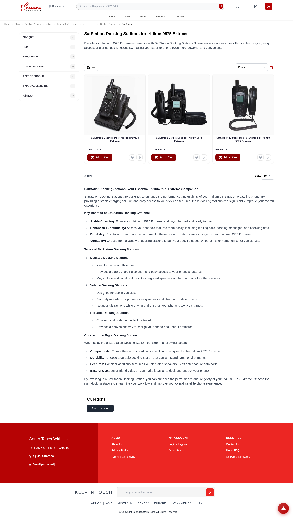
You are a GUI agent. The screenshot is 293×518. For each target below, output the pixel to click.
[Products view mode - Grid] (89, 67)
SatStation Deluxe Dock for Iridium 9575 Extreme (179, 139)
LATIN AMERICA (181, 503)
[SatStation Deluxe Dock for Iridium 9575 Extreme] (179, 104)
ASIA (109, 503)
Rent (127, 16)
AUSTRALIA (125, 503)
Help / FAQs (233, 450)
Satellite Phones (33, 24)
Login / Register (178, 444)
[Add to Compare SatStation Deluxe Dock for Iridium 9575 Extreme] (204, 157)
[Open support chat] (283, 508)
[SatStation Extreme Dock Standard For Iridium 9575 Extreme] (243, 104)
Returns (245, 456)
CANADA (143, 503)
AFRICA (96, 503)
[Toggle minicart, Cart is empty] (268, 6)
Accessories (89, 24)
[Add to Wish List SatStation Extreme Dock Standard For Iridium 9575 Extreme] (260, 157)
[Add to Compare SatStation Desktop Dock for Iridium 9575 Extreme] (139, 157)
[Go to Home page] (31, 6)
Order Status (176, 450)
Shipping (231, 456)
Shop (112, 16)
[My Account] (237, 6)
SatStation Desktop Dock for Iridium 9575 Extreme (115, 139)
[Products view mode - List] (94, 67)
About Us (117, 444)
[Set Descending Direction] (272, 67)
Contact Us (233, 444)
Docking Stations (108, 24)
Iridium (49, 24)
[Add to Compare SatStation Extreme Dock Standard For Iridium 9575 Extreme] (268, 157)
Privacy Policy (120, 450)
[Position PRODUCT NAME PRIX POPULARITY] (252, 67)
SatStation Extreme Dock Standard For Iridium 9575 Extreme (243, 139)
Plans (143, 16)
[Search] (221, 6)
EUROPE (160, 503)
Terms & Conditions (123, 456)
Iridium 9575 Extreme (67, 24)
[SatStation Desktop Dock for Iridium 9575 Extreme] (115, 104)
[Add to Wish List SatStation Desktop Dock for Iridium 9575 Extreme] (132, 157)
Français (57, 6)
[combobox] (150, 6)
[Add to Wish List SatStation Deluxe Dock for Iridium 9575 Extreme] (196, 157)
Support (160, 16)
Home (7, 24)
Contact (179, 16)
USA (199, 503)
